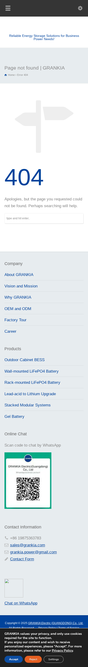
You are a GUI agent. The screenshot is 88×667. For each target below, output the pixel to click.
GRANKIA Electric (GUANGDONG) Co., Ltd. (55, 623)
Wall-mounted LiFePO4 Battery (31, 371)
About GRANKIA (18, 274)
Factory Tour (15, 320)
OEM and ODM (17, 309)
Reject (33, 659)
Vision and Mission (21, 286)
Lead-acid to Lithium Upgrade (30, 394)
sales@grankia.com (27, 545)
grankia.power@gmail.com (33, 552)
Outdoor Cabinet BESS (24, 360)
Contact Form (22, 559)
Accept (13, 659)
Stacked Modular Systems (27, 405)
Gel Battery (14, 416)
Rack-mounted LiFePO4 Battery (32, 382)
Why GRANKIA (17, 297)
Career (10, 331)
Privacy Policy (62, 650)
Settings (53, 659)
